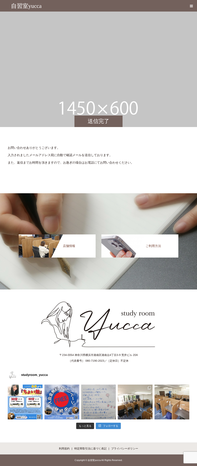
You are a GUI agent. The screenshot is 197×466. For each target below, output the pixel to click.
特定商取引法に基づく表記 (90, 448)
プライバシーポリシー (124, 448)
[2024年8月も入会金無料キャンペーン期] (61, 402)
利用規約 (64, 448)
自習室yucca (26, 6)
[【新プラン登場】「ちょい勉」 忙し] (25, 402)
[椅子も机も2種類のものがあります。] (171, 402)
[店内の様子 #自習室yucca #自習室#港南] (135, 402)
